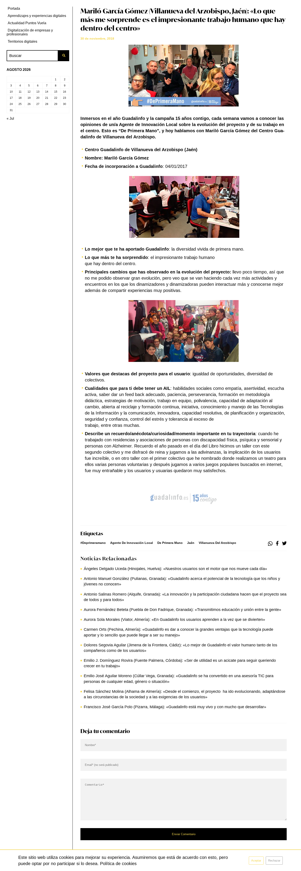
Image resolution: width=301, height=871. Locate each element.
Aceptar (256, 860)
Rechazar (274, 860)
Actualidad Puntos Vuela (27, 23)
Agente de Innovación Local (131, 543)
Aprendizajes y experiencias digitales (37, 16)
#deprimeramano (93, 543)
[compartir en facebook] (277, 543)
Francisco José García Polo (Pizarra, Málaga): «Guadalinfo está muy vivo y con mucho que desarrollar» (175, 707)
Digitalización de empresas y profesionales (30, 32)
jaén (190, 543)
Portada (14, 8)
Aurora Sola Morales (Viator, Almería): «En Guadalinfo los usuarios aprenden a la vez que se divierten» (174, 619)
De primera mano (170, 543)
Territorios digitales (22, 41)
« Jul (10, 118)
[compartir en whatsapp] (270, 543)
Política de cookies (118, 863)
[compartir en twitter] (284, 543)
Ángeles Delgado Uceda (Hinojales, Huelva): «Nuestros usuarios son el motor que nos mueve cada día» (175, 569)
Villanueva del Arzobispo (217, 543)
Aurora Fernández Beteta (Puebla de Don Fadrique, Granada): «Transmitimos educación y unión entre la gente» (182, 609)
